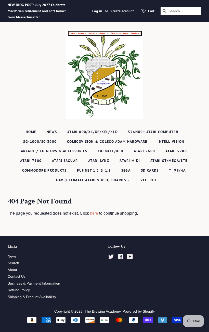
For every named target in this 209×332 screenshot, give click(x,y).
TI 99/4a (177, 170)
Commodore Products (44, 170)
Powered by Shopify (139, 311)
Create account (122, 11)
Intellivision (171, 141)
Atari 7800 (31, 160)
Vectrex (148, 180)
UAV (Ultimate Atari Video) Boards (91, 180)
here (94, 213)
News (52, 132)
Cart (151, 11)
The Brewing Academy (103, 311)
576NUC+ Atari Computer (153, 132)
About (12, 270)
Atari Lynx (98, 160)
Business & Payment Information (34, 283)
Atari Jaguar (65, 160)
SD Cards (150, 170)
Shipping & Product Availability (32, 297)
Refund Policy (19, 290)
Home (31, 132)
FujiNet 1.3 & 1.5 (94, 170)
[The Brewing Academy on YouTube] (130, 258)
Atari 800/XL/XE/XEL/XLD (92, 132)
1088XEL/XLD (110, 151)
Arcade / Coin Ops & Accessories (54, 151)
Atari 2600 (144, 151)
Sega (126, 170)
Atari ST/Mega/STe (169, 160)
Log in (97, 11)
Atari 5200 (176, 151)
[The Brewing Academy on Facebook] (120, 258)
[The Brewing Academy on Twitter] (111, 258)
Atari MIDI (130, 160)
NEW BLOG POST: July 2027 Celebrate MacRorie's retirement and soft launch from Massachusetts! (37, 11)
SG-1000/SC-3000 (40, 141)
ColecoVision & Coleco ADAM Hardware (107, 141)
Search (13, 263)
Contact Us (16, 276)
